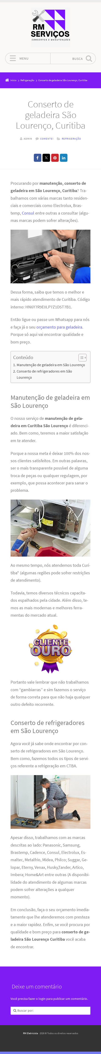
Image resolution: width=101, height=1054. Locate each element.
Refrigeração (71, 138)
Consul (28, 213)
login (42, 999)
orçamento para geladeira (59, 327)
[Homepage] (50, 27)
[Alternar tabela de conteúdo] (80, 358)
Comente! (47, 138)
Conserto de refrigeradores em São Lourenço (44, 374)
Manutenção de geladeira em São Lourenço (51, 364)
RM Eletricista (30, 1033)
